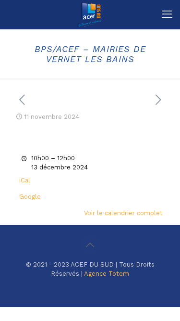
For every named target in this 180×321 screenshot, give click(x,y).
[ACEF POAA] (90, 14)
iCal (24, 180)
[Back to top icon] (90, 245)
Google (30, 196)
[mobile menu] (167, 14)
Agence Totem (106, 273)
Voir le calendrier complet (123, 213)
